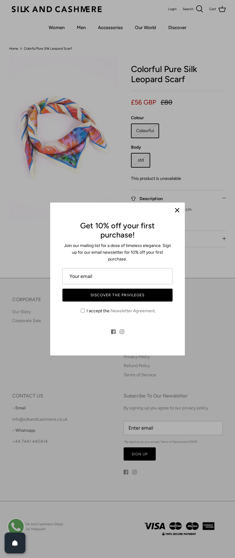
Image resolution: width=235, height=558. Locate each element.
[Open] (15, 543)
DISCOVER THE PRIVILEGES (117, 295)
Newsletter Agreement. (133, 310)
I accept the (121, 310)
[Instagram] (122, 331)
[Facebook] (113, 331)
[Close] (177, 210)
